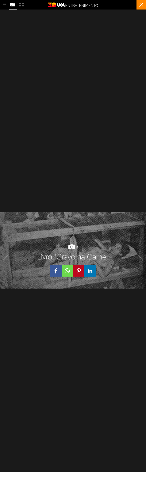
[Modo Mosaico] (21, 4)
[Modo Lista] (4, 4)
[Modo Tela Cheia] (13, 4)
